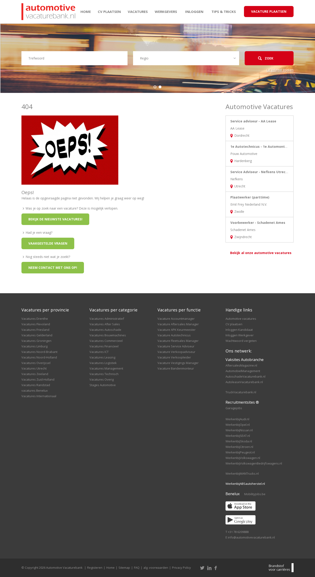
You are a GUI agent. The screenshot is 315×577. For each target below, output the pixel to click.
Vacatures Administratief (106, 319)
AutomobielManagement (243, 371)
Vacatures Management (106, 368)
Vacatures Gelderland (36, 335)
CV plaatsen (109, 11)
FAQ (137, 567)
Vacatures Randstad (35, 385)
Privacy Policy (181, 567)
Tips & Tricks (223, 11)
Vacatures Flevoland (35, 324)
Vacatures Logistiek (103, 363)
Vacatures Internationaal (38, 396)
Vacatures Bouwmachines (107, 335)
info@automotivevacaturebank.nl (251, 537)
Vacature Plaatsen (268, 11)
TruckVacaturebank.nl (241, 392)
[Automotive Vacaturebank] (48, 11)
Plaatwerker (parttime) (249, 197)
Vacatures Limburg (34, 346)
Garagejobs (234, 408)
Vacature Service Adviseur (176, 346)
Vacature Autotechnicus (174, 335)
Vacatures (138, 11)
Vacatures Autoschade (105, 330)
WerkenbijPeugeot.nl (240, 452)
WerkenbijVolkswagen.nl (243, 458)
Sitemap (124, 567)
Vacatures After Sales (104, 324)
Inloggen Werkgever (240, 335)
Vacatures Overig (101, 379)
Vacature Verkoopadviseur (176, 352)
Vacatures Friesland (35, 330)
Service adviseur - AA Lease (253, 121)
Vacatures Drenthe (34, 319)
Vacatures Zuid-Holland (37, 379)
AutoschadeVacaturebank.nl (245, 376)
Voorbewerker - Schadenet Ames (257, 222)
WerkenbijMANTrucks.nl (242, 473)
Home (85, 11)
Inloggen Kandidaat (239, 330)
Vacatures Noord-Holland (39, 357)
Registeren (94, 567)
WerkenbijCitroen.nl (239, 447)
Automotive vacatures (241, 319)
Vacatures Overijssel (36, 363)
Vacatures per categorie (113, 310)
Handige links (239, 310)
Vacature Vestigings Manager (178, 363)
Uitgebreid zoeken (280, 70)
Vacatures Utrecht (34, 368)
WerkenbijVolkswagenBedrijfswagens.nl (254, 463)
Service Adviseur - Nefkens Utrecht (259, 172)
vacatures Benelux (34, 390)
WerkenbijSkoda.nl (239, 441)
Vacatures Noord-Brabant (39, 352)
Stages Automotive (102, 385)
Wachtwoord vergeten (241, 341)
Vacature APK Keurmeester (177, 330)
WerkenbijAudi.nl (237, 419)
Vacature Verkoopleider (174, 357)
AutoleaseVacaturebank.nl (244, 382)
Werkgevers (166, 11)
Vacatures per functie (179, 310)
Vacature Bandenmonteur (176, 368)
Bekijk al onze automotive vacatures (260, 253)
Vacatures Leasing (102, 357)
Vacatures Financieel (104, 346)
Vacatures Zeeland (34, 374)
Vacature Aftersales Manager (178, 324)
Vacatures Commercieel (106, 341)
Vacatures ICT (99, 352)
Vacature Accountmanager (176, 319)
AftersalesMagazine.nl (241, 365)
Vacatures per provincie (45, 310)
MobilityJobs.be (254, 494)
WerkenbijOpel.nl (238, 425)
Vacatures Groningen (36, 341)
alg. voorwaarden (155, 567)
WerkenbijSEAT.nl (238, 436)
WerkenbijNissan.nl (239, 430)
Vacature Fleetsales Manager (178, 341)
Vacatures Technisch (104, 374)
